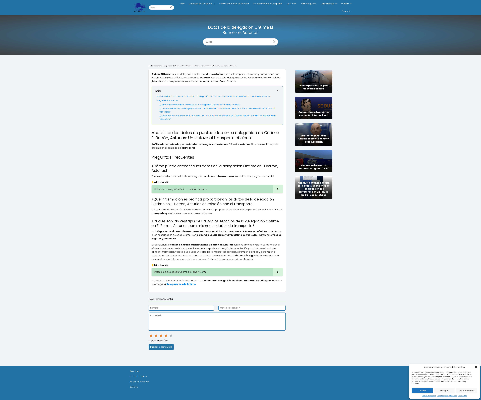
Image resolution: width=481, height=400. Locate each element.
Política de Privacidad (139, 381)
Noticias (345, 3)
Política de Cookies (138, 376)
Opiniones (291, 3)
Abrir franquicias (308, 3)
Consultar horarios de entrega (234, 3)
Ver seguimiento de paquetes (267, 3)
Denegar (444, 390)
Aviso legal (134, 371)
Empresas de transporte (200, 3)
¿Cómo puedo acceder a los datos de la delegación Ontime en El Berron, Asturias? (199, 104)
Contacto (346, 11)
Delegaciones (327, 3)
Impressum (462, 396)
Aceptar (422, 390)
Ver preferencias (466, 390)
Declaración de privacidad (447, 396)
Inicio (182, 3)
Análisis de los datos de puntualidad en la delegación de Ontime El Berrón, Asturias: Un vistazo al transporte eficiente (213, 96)
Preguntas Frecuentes (167, 100)
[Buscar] (171, 7)
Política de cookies (429, 396)
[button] (476, 367)
